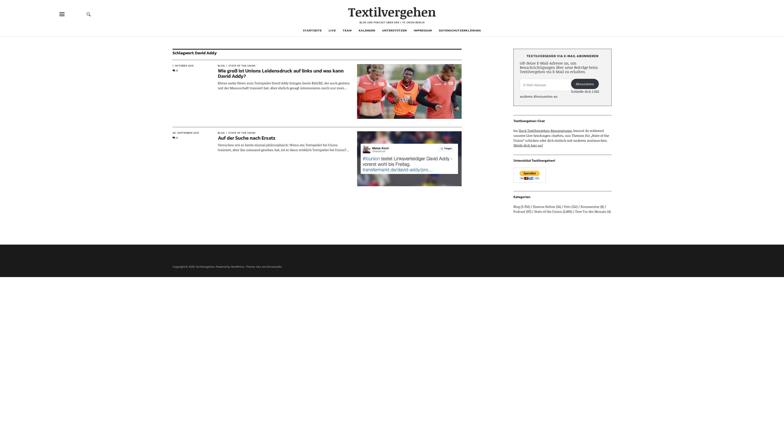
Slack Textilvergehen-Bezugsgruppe (545, 130)
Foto (567, 206)
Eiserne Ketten (544, 206)
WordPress (238, 267)
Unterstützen (394, 30)
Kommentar (590, 206)
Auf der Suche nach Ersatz (246, 137)
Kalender (367, 30)
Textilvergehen (392, 11)
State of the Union (241, 66)
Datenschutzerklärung (460, 30)
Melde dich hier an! (528, 145)
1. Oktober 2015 (183, 66)
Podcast (519, 211)
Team (347, 30)
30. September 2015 (186, 133)
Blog (221, 66)
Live (332, 30)
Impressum (423, 30)
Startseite (312, 30)
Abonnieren (585, 83)
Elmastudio (274, 267)
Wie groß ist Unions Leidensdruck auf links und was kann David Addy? (281, 73)
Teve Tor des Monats (590, 211)
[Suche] (88, 14)
